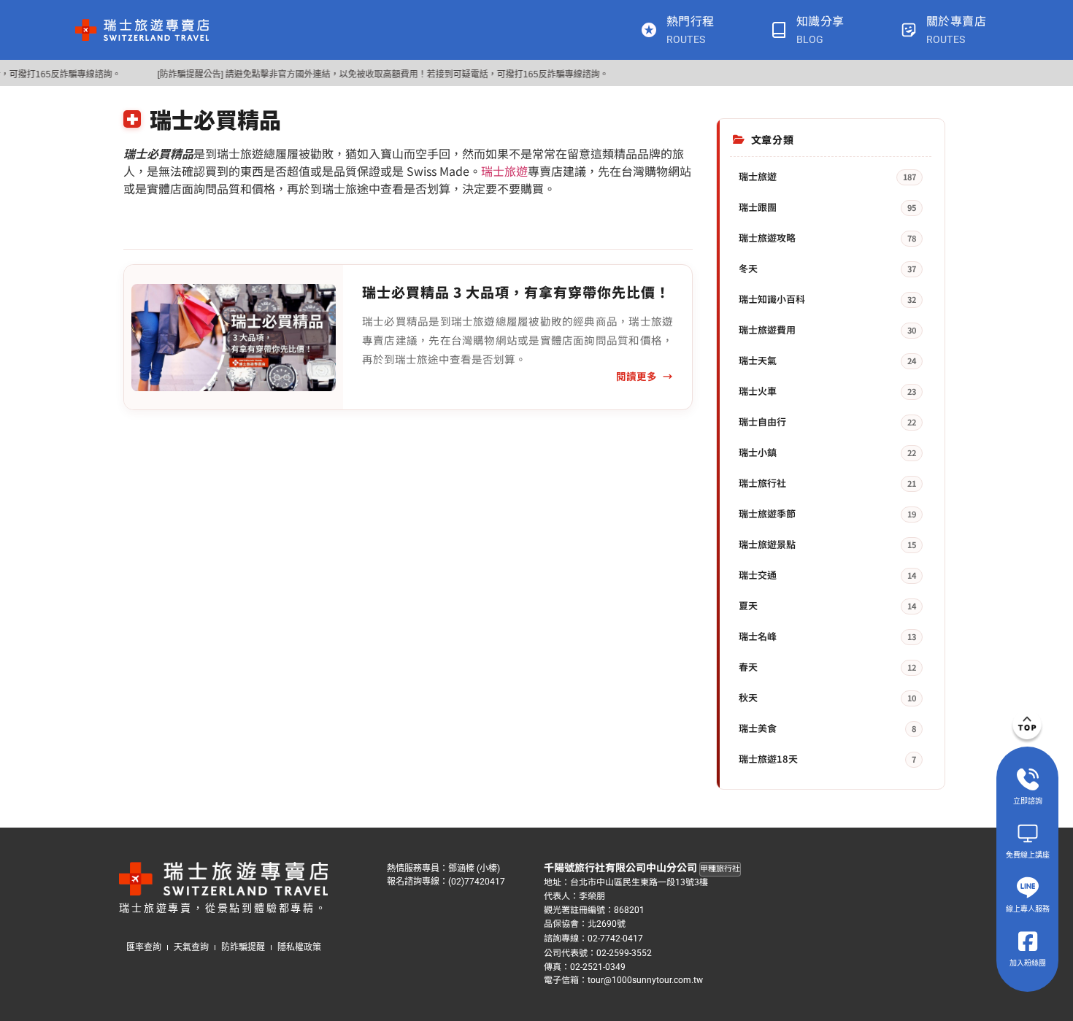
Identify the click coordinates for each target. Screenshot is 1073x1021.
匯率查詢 (143, 947)
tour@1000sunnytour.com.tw (645, 980)
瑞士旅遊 (504, 171)
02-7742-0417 (615, 938)
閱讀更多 (636, 376)
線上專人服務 (1028, 908)
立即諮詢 (1027, 800)
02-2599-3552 (624, 952)
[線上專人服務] (1028, 887)
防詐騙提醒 (243, 947)
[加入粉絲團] (1028, 941)
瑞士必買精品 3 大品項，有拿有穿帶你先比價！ (516, 291)
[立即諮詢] (1028, 779)
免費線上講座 (1028, 854)
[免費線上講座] (1028, 833)
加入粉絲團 (1027, 962)
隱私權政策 (299, 947)
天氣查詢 (191, 947)
